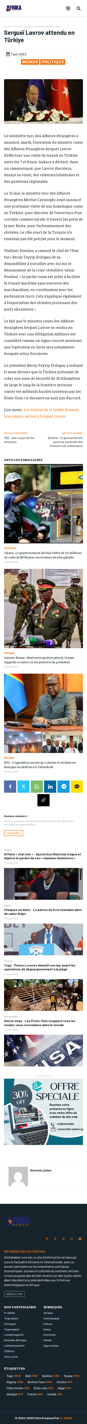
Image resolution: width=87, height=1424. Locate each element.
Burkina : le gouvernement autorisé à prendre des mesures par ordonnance (65, 441)
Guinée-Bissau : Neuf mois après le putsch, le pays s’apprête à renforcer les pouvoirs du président (39, 659)
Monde (18, 26)
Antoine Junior (41, 1170)
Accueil (8, 26)
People (7, 849)
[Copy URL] (43, 800)
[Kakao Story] (77, 786)
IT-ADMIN (66, 1418)
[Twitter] (23, 786)
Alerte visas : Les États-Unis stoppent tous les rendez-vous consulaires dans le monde (39, 1023)
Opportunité (10, 1016)
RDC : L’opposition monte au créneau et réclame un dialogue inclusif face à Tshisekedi (40, 764)
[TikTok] (55, 1239)
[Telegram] (63, 786)
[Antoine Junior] (18, 1176)
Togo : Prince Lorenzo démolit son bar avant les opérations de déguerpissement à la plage (39, 967)
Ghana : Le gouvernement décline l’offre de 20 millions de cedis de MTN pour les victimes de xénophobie (43, 555)
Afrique (8, 960)
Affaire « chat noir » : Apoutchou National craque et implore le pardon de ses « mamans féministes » (42, 856)
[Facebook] (10, 786)
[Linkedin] (50, 786)
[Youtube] (80, 1239)
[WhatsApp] (37, 786)
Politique (52, 62)
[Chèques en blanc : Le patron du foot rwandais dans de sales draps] (43, 939)
